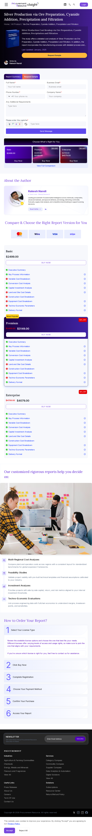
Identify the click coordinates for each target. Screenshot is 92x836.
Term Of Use (9, 798)
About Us (8, 791)
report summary (13, 77)
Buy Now (18, 161)
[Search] (74, 4)
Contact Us (9, 801)
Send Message (46, 131)
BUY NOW (46, 263)
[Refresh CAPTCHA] (26, 124)
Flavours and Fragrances (15, 771)
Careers (7, 794)
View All (7, 775)
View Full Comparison (46, 166)
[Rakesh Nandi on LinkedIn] (45, 209)
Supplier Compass (54, 767)
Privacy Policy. (14, 824)
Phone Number (13, 92)
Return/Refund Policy (55, 794)
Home (6, 24)
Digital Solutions (53, 775)
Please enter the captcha (17, 120)
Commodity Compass (55, 764)
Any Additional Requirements (18, 102)
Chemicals (8, 764)
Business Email (53, 82)
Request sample (31, 77)
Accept (9, 830)
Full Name (11, 82)
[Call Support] (70, 4)
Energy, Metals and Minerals (16, 767)
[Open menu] (6, 4)
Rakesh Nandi (16, 63)
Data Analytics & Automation (58, 771)
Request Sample (54, 55)
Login (84, 4)
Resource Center (53, 791)
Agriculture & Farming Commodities (19, 760)
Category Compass (54, 760)
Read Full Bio (34, 209)
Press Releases (10, 787)
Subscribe (80, 739)
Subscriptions (52, 787)
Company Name (54, 92)
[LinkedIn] (65, 4)
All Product (16, 24)
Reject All (23, 830)
